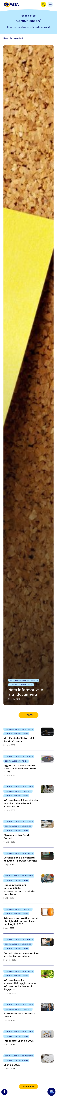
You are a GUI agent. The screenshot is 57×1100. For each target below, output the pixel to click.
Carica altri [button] (28, 1086)
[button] (50, 4)
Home (5, 38)
